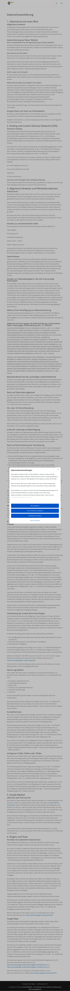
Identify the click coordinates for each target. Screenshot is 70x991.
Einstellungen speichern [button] (35, 515)
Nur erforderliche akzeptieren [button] (35, 510)
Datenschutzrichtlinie (35, 520)
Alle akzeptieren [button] (35, 505)
